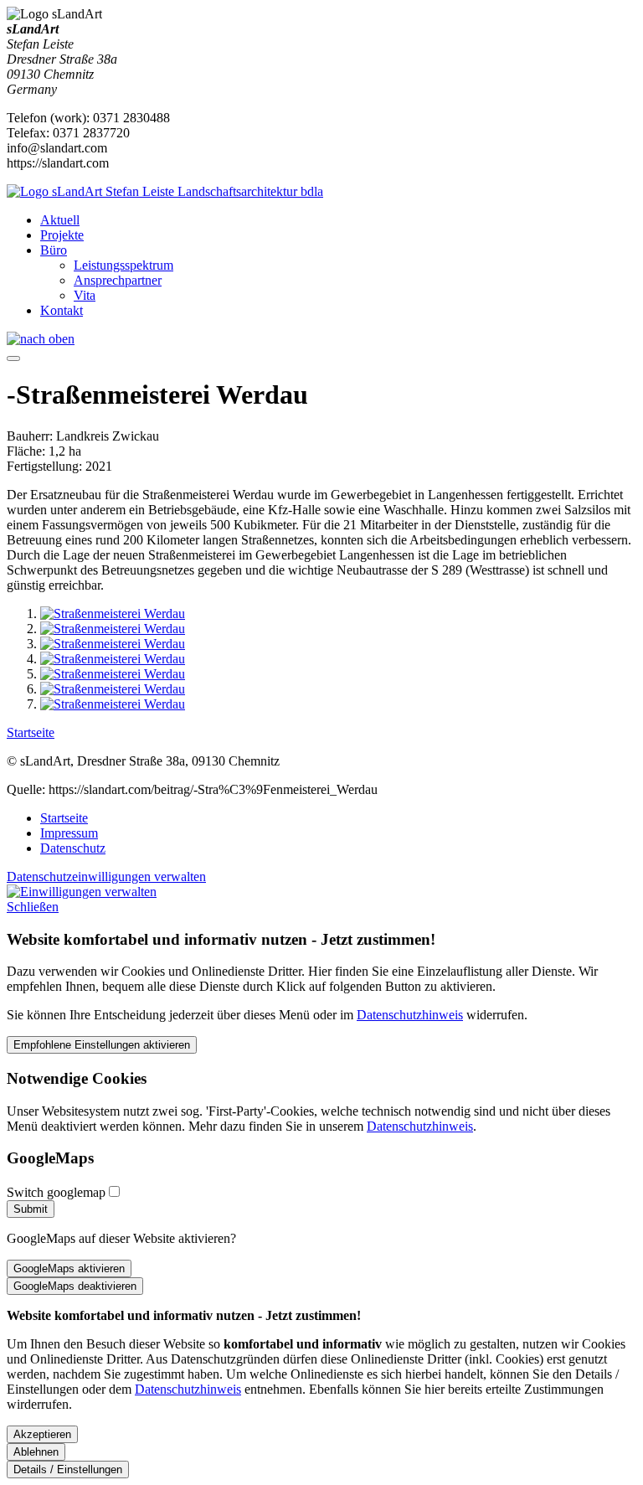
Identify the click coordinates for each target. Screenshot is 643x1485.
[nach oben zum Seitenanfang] (41, 339)
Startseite (30, 732)
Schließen (33, 907)
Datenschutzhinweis (410, 1015)
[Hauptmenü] (13, 358)
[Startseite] (165, 191)
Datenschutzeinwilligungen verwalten (106, 876)
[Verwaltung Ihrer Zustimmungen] (82, 891)
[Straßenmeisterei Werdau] (112, 613)
